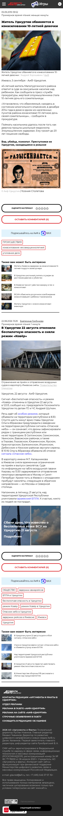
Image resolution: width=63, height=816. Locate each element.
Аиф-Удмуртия (12, 191)
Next (57, 166)
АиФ (46, 75)
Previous (4, 166)
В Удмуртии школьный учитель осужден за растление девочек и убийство (34, 276)
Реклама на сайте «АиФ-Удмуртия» (24, 712)
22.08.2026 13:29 (9, 321)
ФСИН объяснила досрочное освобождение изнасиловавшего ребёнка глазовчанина (34, 295)
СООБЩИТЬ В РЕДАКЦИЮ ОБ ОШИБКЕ (24, 721)
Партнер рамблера (28, 801)
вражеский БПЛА (28, 498)
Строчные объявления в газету (21, 716)
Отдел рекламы (12, 704)
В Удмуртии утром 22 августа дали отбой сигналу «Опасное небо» (33, 636)
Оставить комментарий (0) (32, 219)
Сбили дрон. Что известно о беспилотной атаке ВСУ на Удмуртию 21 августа (26, 526)
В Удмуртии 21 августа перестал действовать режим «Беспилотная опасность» (34, 665)
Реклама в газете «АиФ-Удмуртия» (23, 708)
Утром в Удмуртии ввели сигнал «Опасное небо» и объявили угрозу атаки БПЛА (36, 646)
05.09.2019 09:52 (9, 12)
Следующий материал (30, 808)
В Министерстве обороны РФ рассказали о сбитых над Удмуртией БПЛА (34, 674)
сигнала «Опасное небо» (16, 453)
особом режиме (28, 413)
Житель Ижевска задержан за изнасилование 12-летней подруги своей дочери (36, 267)
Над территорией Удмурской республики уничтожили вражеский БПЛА (33, 655)
